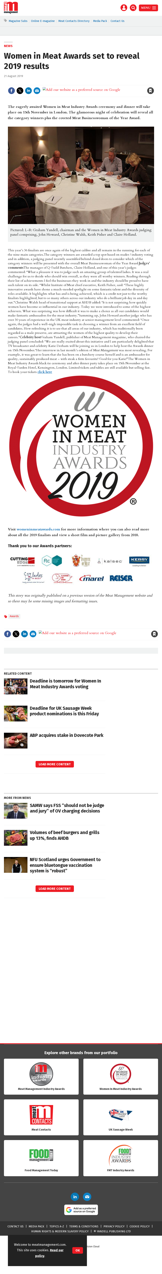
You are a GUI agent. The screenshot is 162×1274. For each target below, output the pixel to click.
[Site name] (11, 12)
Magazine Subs (18, 21)
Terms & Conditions (83, 1226)
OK (77, 1250)
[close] (154, 82)
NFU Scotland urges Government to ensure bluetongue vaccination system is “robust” (65, 865)
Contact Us (117, 21)
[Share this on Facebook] (11, 90)
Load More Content (55, 764)
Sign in (104, 82)
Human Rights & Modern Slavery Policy (60, 1231)
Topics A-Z (56, 1226)
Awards (14, 616)
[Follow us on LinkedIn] (75, 1197)
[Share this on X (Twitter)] (20, 90)
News (8, 46)
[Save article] (150, 90)
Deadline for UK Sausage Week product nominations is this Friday (64, 711)
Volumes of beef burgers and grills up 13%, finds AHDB (64, 835)
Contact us (16, 1226)
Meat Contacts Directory (73, 21)
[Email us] (87, 1197)
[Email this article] (36, 90)
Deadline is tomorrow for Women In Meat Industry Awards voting (65, 683)
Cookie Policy (140, 1226)
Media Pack (100, 21)
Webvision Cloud (90, 1246)
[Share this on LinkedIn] (28, 90)
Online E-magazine (43, 21)
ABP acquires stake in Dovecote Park (66, 735)
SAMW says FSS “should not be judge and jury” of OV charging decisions (67, 808)
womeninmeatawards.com (38, 529)
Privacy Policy (114, 1226)
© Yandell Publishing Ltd (112, 1231)
